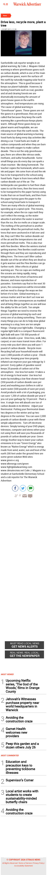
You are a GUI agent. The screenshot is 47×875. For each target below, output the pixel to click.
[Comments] (30, 488)
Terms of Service (25, 863)
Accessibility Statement (23, 865)
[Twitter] (23, 488)
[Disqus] (23, 534)
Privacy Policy (38, 863)
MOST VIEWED (7, 674)
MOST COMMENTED (10, 755)
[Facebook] (15, 488)
